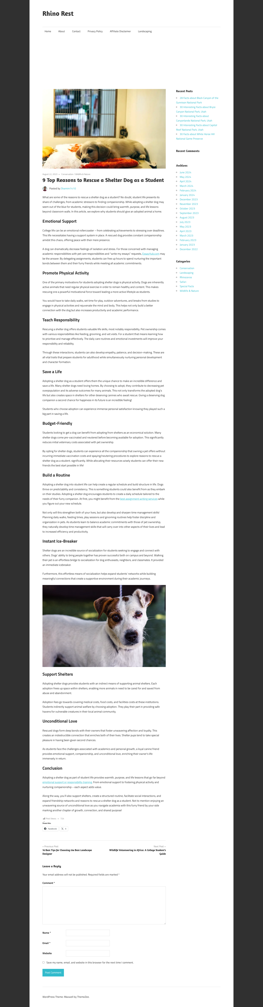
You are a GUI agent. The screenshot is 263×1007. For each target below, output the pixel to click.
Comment (48, 883)
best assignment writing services (139, 499)
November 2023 (189, 204)
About (61, 31)
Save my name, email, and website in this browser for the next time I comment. (90, 962)
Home (48, 31)
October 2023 (187, 208)
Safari (183, 282)
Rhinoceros (186, 277)
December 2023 (189, 199)
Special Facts (187, 286)
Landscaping (145, 31)
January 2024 (187, 195)
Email (46, 943)
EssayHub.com (150, 254)
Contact (76, 31)
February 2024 (188, 190)
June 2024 (185, 172)
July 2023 (185, 222)
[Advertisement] (131, 58)
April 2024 (185, 181)
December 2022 (189, 249)
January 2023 (187, 245)
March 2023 (186, 236)
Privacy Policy (95, 31)
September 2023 (189, 213)
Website (47, 953)
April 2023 (185, 231)
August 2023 (187, 217)
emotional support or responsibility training (67, 782)
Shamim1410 (68, 188)
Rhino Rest (58, 13)
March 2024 (186, 186)
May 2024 (185, 177)
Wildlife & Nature (82, 174)
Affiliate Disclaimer (120, 31)
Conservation (67, 174)
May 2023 (185, 227)
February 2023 (188, 240)
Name (46, 933)
